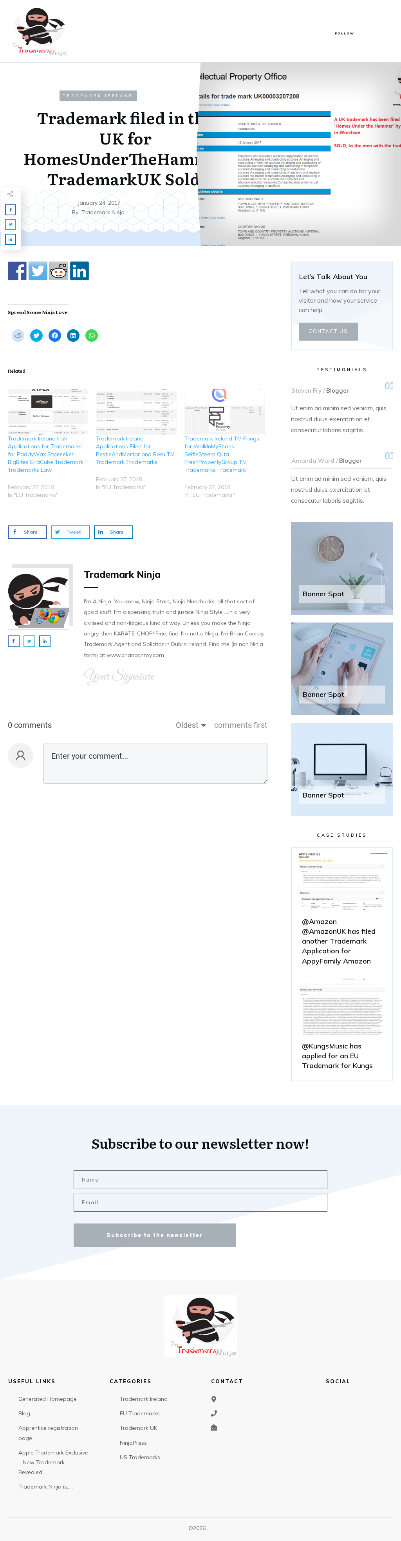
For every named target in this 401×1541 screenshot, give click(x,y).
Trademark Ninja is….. (45, 1486)
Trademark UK (138, 1427)
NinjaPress (133, 1442)
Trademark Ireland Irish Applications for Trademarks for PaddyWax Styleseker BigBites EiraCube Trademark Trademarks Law (45, 454)
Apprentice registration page (48, 1432)
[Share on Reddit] (58, 271)
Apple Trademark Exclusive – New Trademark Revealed (53, 1462)
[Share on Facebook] (17, 271)
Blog (24, 1413)
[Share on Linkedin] (79, 271)
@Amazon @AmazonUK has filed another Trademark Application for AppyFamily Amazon (342, 912)
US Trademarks (140, 1457)
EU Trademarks (140, 1413)
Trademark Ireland (98, 95)
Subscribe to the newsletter (155, 1235)
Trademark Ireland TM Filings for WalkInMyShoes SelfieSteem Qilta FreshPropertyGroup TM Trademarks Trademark (221, 454)
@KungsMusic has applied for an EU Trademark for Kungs (342, 1026)
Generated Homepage (47, 1398)
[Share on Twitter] (38, 271)
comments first (240, 725)
